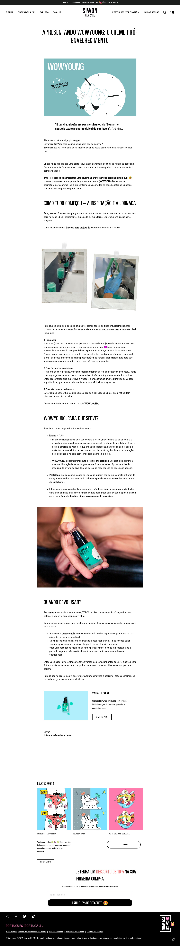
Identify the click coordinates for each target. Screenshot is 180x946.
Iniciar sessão (152, 12)
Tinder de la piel (27, 12)
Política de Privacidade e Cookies (32, 932)
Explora (44, 12)
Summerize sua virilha (46, 833)
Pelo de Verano (79, 833)
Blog (125, 844)
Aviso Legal (11, 932)
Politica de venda (56, 932)
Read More (45, 862)
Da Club (57, 12)
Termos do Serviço (95, 932)
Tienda (9, 12)
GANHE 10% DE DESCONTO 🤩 (90, 903)
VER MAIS (102, 717)
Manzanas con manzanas (119, 833)
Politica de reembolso (75, 932)
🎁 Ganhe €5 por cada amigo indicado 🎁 (90, 2)
